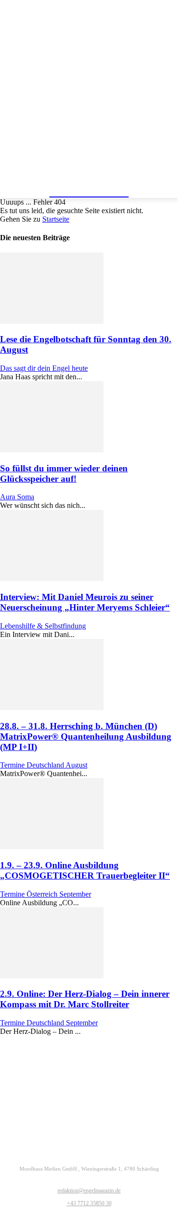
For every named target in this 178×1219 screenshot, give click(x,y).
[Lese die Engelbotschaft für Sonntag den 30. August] (51, 321)
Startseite (55, 219)
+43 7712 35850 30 (89, 1203)
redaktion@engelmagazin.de (89, 1190)
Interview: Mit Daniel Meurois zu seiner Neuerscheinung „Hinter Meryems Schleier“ (85, 602)
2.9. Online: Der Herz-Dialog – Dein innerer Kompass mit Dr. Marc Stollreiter (84, 999)
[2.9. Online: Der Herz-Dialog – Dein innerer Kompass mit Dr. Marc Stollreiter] (51, 976)
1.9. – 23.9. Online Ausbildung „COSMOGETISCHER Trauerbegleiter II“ (85, 870)
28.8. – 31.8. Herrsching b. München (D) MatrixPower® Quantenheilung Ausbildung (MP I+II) (85, 736)
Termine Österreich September (45, 894)
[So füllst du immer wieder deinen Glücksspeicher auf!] (51, 450)
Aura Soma (17, 497)
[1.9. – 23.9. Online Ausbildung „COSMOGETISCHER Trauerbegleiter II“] (51, 847)
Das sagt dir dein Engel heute (44, 368)
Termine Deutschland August (43, 765)
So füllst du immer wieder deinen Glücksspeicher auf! (64, 473)
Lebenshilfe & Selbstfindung (43, 626)
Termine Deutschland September (49, 1023)
